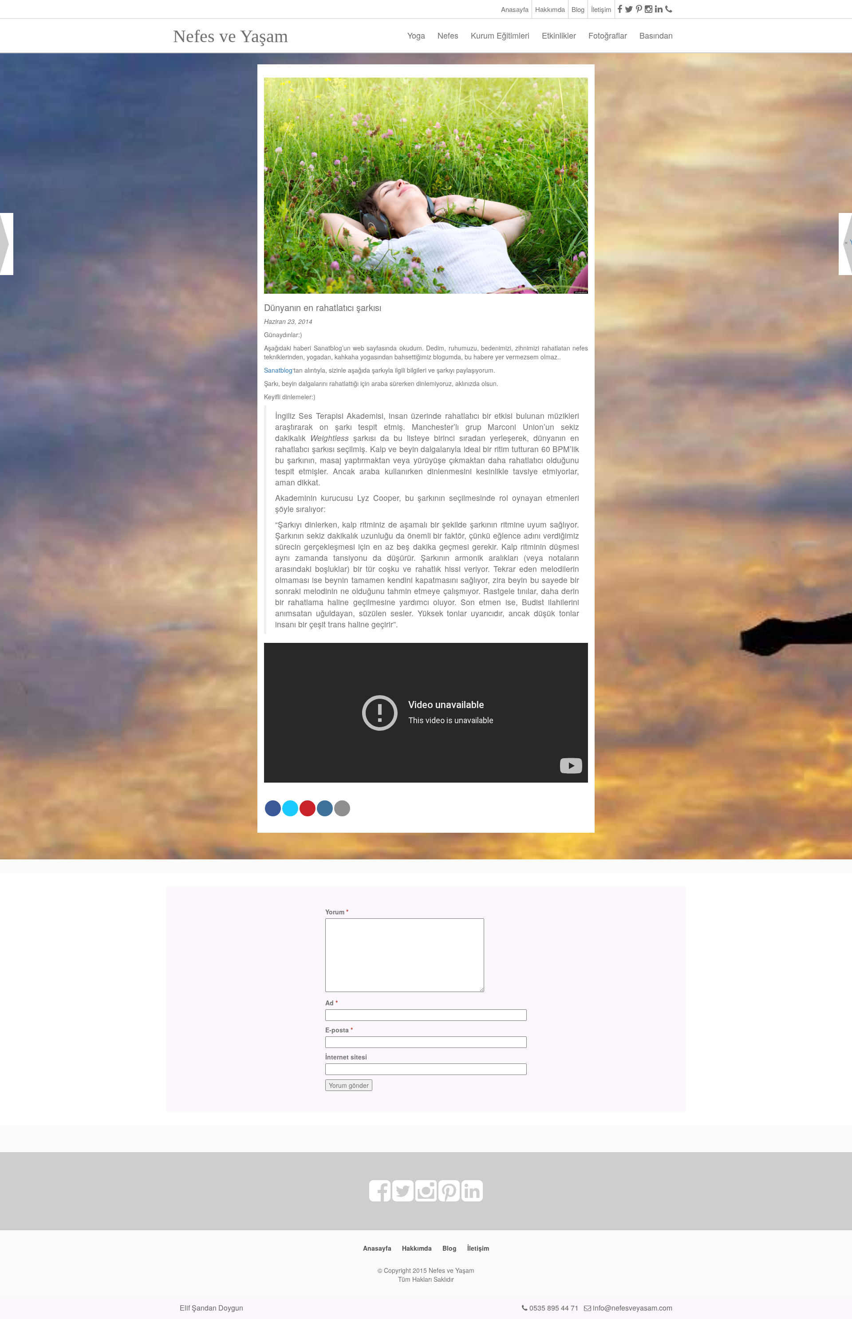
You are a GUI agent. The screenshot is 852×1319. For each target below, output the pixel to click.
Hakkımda (550, 9)
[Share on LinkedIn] (325, 808)
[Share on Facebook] (273, 808)
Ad (331, 1002)
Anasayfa (515, 9)
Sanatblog (278, 370)
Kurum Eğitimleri (500, 35)
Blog (578, 9)
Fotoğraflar (607, 35)
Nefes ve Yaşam (230, 33)
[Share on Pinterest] (308, 808)
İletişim (601, 9)
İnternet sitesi (346, 1056)
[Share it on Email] (342, 808)
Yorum (336, 911)
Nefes (448, 35)
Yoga (416, 35)
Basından (656, 35)
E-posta (339, 1029)
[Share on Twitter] (290, 808)
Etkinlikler (559, 35)
